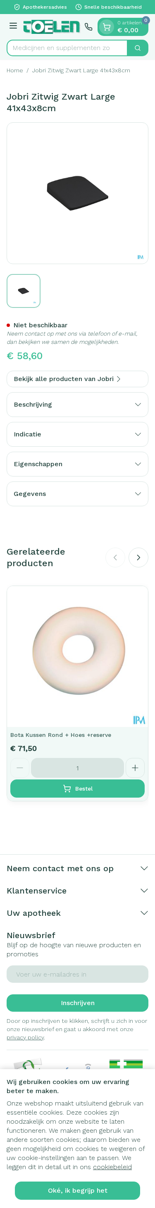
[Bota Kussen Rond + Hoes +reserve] (77, 656)
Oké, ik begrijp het (77, 1190)
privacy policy (25, 1037)
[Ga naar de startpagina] (52, 27)
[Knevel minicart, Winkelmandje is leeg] (106, 26)
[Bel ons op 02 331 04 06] (88, 27)
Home (15, 70)
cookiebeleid (112, 1167)
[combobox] (67, 48)
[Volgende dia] (138, 557)
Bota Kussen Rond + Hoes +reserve (60, 734)
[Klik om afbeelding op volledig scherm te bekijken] (77, 193)
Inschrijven (78, 1003)
